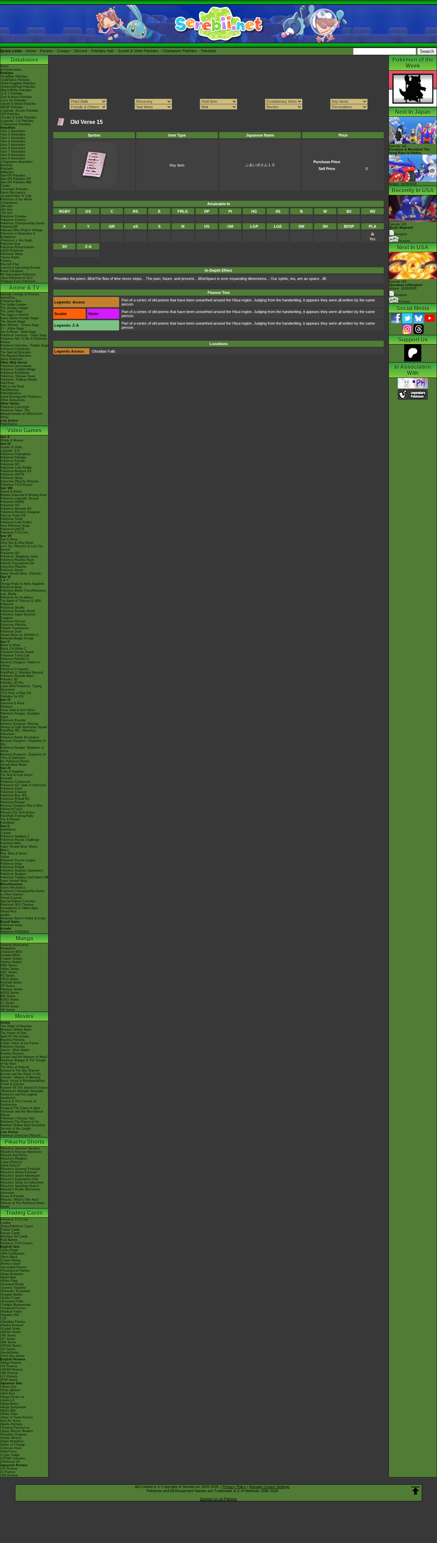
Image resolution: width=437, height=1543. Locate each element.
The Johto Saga (11, 311)
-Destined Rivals (12, 1284)
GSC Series (8, 972)
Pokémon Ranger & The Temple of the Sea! (23, 1062)
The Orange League (14, 308)
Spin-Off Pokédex (12, 175)
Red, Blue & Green (13, 853)
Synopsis (400, 295)
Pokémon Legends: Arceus (19, 498)
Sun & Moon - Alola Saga (18, 332)
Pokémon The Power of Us (19, 1121)
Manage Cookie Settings (269, 1487)
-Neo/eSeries (9, 1352)
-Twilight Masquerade (15, 1304)
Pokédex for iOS (12, 696)
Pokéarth (208, 51)
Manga (24, 938)
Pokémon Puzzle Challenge (19, 839)
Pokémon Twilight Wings (18, 369)
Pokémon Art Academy (16, 597)
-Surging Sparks (11, 1294)
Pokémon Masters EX (15, 471)
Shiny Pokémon (11, 359)
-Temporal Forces (12, 1308)
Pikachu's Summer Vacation (20, 1148)
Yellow (4, 857)
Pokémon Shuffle (12, 607)
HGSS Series (9, 992)
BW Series (7, 996)
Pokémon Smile (11, 519)
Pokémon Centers (13, 220)
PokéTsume (8, 424)
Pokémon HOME (12, 502)
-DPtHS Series (10, 1345)
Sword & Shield (11, 491)
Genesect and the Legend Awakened (18, 1096)
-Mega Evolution (11, 1274)
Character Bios (11, 301)
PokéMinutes (9, 390)
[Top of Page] (415, 1491)
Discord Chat (9, 264)
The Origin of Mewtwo (16, 1026)
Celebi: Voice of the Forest (19, 1043)
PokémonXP (9, 226)
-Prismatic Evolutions (15, 1291)
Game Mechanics (12, 192)
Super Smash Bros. (14, 880)
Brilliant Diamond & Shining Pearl (23, 495)
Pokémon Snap (11, 863)
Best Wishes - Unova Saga (19, 325)
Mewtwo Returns (12, 1040)
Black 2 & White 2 (13, 648)
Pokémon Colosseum (15, 781)
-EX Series (7, 1349)
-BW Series (8, 1342)
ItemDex (6, 165)
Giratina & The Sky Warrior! (20, 1070)
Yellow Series (9, 969)
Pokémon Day (10, 243)
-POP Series (9, 1380)
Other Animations (12, 400)
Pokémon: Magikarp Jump (19, 556)
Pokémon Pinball (12, 867)
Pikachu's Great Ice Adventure (22, 1182)
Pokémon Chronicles (15, 349)
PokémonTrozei (11, 809)
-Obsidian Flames (12, 1321)
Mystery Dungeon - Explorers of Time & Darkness (23, 756)
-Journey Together (13, 1287)
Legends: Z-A (9, 450)
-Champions (8, 202)
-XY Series (7, 1339)
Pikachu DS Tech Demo (17, 812)
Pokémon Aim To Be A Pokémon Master (23, 340)
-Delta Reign (9, 1250)
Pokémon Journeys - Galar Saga (23, 335)
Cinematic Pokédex (14, 189)
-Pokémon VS (10, 1461)
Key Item (177, 165)
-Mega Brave (9, 1403)
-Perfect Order (10, 1263)
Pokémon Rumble (13, 720)
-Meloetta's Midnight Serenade (21, 1091)
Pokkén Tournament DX (17, 563)
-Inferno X (7, 1400)
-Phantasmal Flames (15, 1270)
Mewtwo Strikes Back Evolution (22, 1125)
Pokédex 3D (9, 679)
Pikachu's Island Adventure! (20, 1175)
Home (31, 51)
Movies (24, 1016)
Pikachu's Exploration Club (19, 1179)
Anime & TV (24, 288)
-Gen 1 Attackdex (12, 131)
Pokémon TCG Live (14, 532)
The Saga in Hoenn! (14, 314)
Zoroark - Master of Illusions (20, 1077)
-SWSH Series (10, 1332)
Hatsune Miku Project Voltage (21, 230)
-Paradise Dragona (13, 1434)
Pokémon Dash (11, 788)
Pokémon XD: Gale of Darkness (23, 785)
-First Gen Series (12, 1356)
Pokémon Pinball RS (14, 799)
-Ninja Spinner (10, 1390)
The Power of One (13, 1033)
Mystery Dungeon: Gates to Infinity (20, 664)
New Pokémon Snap (14, 525)
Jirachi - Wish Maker (15, 1050)
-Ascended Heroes (13, 1267)
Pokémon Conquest (14, 669)
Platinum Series (11, 989)
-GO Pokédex (9, 114)
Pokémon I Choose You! (17, 1118)
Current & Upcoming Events (20, 267)
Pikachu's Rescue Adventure (20, 1151)
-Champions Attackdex (16, 162)
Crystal (5, 833)
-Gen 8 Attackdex (12, 155)
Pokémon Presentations (17, 247)
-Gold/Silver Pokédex (15, 80)
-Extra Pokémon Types (16, 1226)
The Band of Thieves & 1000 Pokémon (20, 602)
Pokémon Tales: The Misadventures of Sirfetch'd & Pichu (21, 414)
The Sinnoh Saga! (13, 321)
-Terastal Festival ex (14, 1427)
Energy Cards (10, 1233)
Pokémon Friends (12, 461)
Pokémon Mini (10, 843)
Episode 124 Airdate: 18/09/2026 (406, 285)
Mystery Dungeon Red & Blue (21, 805)
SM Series (7, 1009)
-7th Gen (6, 213)
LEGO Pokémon (11, 250)
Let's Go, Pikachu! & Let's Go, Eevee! (22, 547)
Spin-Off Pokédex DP (15, 179)
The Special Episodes (15, 352)
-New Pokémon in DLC (16, 278)
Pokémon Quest (11, 570)
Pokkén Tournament (14, 628)
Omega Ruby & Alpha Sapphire (22, 583)
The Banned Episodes (15, 355)
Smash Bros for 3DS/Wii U (19, 635)
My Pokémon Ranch (14, 761)
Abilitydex (7, 172)
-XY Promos (8, 1376)
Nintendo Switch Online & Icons (22, 918)
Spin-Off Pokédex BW (15, 182)
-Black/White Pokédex (16, 90)
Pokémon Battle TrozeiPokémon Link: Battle (23, 592)
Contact (63, 51)
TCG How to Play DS (15, 693)
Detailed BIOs (10, 955)
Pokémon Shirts (11, 254)
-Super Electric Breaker (16, 1431)
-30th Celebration (12, 1253)
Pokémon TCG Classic (16, 1243)
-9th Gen (6, 206)
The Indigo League (13, 304)
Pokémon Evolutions (14, 372)
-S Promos (7, 1472)
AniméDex (7, 297)
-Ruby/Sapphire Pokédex (18, 83)
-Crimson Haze (11, 1448)
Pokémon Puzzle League (18, 860)
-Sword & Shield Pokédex (18, 103)
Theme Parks (9, 257)
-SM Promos (9, 1373)
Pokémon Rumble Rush (17, 560)
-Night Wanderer (12, 1441)
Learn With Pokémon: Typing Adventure (21, 687)
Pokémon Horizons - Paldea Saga (24, 345)
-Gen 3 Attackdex (12, 138)
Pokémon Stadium (13, 874)
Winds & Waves (11, 440)
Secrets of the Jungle (15, 1128)
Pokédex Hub (102, 51)
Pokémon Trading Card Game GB (24, 877)
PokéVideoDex (10, 393)
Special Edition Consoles (18, 901)
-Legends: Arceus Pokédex (19, 110)
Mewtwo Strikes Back (15, 1029)
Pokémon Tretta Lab (14, 655)
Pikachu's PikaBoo (13, 1158)
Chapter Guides (11, 958)
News (4, 66)
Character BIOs (11, 951)
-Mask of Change (12, 1444)
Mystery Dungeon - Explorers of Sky (23, 742)
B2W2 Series (9, 999)
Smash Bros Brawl (13, 764)
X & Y (4, 580)
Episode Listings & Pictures (19, 294)
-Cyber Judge (9, 1455)
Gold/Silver (8, 829)
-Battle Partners (11, 1424)
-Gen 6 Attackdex (12, 148)
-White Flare (9, 1281)
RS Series (7, 975)
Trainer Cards (10, 1229)
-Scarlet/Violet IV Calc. (16, 196)
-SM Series (8, 1335)
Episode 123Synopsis (401, 229)
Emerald (6, 778)
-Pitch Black (8, 1257)
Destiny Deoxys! (12, 1053)
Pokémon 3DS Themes (16, 904)
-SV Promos (8, 1366)
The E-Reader (10, 819)
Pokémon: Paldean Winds (18, 379)
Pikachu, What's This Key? (19, 1199)
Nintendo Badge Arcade (17, 638)
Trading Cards (24, 1213)
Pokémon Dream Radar (17, 652)
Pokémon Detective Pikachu (20, 1135)
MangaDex (8, 948)
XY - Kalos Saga (12, 328)
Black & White (10, 645)
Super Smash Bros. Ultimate (20, 573)
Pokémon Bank (11, 587)
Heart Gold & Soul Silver (17, 710)
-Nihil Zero (7, 1393)
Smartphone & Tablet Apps (19, 908)
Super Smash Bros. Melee (19, 846)
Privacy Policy (234, 1487)
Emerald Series (11, 982)
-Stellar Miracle (11, 1438)
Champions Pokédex (180, 51)
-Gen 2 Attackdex (12, 134)
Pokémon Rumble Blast (17, 676)
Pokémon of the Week (16, 199)
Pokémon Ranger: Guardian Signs (20, 715)
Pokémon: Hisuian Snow (17, 376)
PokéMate (7, 822)
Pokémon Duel (10, 631)
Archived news (10, 69)
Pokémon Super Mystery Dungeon (18, 616)
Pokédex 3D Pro (12, 682)
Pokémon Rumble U (14, 659)
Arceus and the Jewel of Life (20, 1074)
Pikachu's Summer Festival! (20, 1169)
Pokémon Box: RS (13, 795)
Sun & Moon (9, 539)
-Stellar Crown (10, 1298)
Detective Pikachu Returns (19, 481)
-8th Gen (6, 209)
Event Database (11, 271)
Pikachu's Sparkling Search (19, 1186)
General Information (14, 945)
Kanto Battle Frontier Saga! (19, 318)
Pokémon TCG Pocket (16, 484)
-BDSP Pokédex (11, 107)
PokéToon (7, 383)
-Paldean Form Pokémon (18, 281)
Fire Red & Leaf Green (16, 775)
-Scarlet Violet (10, 1328)
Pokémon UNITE (12, 474)
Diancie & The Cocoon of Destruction (18, 1103)
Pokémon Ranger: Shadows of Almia (22, 749)
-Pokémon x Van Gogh (16, 240)
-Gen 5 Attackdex (12, 144)
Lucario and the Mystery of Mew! (23, 1057)
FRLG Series (9, 979)
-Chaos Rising (10, 1260)
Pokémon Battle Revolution (19, 737)
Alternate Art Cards (14, 1236)
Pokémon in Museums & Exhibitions (17, 235)
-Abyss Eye (8, 1386)
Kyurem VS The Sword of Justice (24, 1087)
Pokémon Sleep (11, 478)
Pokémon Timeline (13, 216)
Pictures (404, 241)
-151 (3, 1318)
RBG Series (8, 965)
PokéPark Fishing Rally (16, 816)
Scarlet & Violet (11, 447)
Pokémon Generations (16, 366)
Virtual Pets (8, 911)
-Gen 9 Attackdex (12, 158)
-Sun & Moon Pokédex (16, 97)
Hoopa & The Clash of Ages (20, 1108)
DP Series (7, 986)
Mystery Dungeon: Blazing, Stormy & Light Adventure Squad (23, 725)
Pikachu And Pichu (13, 1155)
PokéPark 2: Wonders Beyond (21, 672)
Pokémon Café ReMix (16, 467)
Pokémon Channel (13, 792)
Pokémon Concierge (14, 407)
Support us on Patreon (218, 1499)
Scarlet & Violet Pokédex (138, 51)
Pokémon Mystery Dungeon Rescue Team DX (20, 513)
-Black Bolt (8, 1277)
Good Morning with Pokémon (20, 396)
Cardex (5, 185)
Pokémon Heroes (12, 1046)
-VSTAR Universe (12, 1458)
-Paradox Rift (9, 1315)
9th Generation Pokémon (18, 274)
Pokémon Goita (11, 925)
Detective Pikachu (13, 566)
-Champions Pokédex (15, 124)
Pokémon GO (9, 464)
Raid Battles (9, 1240)
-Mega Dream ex (12, 1397)
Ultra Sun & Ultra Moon (16, 542)
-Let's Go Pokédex (13, 100)
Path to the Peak (12, 386)
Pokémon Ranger (12, 802)
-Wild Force (8, 1451)
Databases (24, 59)
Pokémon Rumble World (17, 611)
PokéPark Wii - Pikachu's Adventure (18, 732)
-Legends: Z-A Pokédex (17, 121)
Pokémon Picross (12, 621)
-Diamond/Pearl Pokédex (18, 86)
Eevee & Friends (12, 1196)
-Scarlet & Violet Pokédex (18, 117)
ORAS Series (9, 1006)
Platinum (6, 706)
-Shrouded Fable (12, 1301)
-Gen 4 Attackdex (12, 141)
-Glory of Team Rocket (16, 1417)
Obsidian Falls (103, 351)
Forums (46, 51)
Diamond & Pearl (12, 703)
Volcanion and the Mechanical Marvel (21, 1113)
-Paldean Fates (11, 1311)
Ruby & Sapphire (12, 771)
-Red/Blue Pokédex (14, 76)
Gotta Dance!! (10, 1165)
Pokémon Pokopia (13, 457)
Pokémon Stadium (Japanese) (21, 870)
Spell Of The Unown (14, 1036)
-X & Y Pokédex (11, 93)
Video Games (24, 430)
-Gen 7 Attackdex (12, 151)
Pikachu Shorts (24, 1142)
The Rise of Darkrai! (14, 1067)
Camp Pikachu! (11, 1162)
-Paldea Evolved (11, 1325)
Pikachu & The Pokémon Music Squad (22, 1204)
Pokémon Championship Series (22, 223)
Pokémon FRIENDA (14, 932)
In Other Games (11, 894)
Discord (80, 51)
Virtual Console (11, 898)
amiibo (5, 915)
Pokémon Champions (15, 454)
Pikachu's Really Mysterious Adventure (20, 1191)
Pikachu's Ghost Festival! (18, 1172)
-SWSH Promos (11, 1369)
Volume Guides (11, 962)
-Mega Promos (10, 1362)
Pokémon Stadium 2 (14, 836)
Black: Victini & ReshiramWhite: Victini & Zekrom (23, 1082)
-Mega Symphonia (13, 1407)
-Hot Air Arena (10, 1420)
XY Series (7, 1003)
